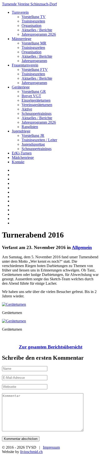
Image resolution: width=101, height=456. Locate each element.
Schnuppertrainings (36, 113)
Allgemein (82, 247)
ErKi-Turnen (22, 153)
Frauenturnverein (25, 65)
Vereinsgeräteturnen (37, 105)
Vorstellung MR (34, 43)
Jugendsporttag (33, 144)
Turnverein (20, 12)
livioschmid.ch (31, 452)
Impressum (51, 447)
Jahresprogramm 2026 (39, 34)
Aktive (27, 109)
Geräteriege (21, 87)
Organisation (31, 25)
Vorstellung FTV (35, 69)
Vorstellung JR (33, 135)
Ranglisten (30, 127)
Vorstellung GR (34, 91)
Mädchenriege (23, 157)
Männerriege (21, 39)
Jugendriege (21, 131)
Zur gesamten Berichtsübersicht (50, 346)
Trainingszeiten (33, 21)
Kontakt (18, 162)
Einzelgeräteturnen (36, 100)
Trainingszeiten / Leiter (39, 140)
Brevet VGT (31, 96)
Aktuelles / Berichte (37, 30)
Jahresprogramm (34, 61)
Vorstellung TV (34, 17)
